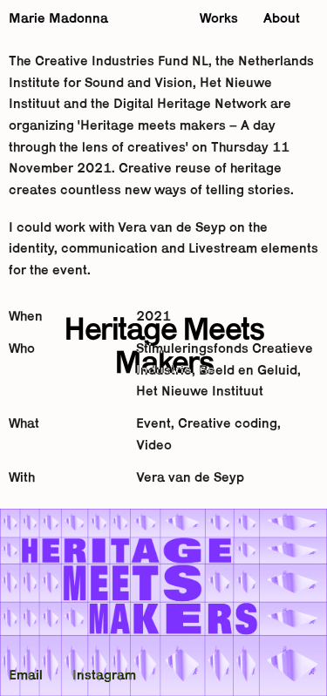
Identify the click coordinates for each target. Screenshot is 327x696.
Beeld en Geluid (248, 371)
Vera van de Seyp (190, 478)
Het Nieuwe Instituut (199, 392)
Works (219, 19)
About (281, 19)
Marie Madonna (58, 19)
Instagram (104, 676)
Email (26, 676)
